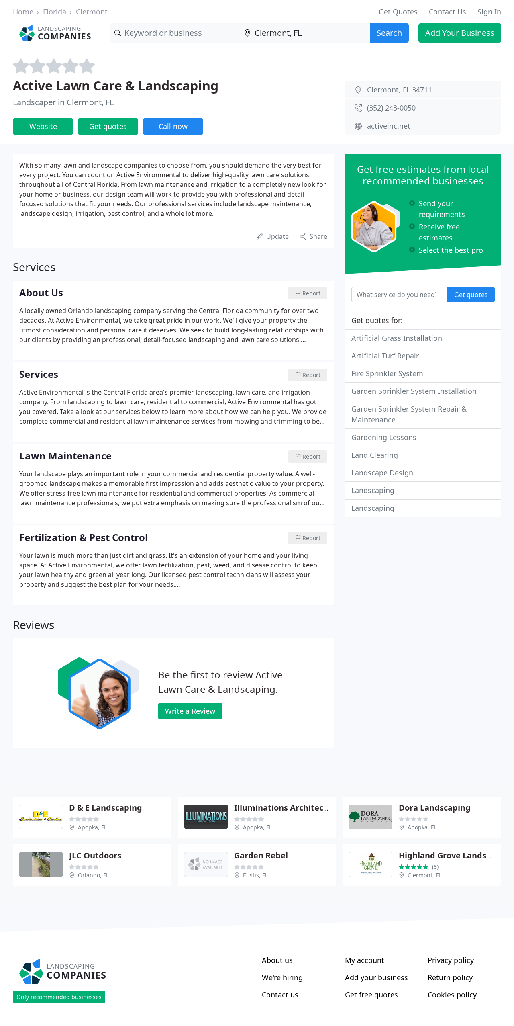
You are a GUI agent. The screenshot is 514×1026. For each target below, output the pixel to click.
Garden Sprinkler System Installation (414, 391)
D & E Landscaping (105, 807)
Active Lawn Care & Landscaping (115, 85)
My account (364, 960)
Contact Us (447, 11)
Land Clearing (374, 455)
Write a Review (190, 711)
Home (23, 11)
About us (277, 960)
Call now (173, 126)
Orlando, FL (93, 875)
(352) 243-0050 (391, 108)
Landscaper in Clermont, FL (63, 102)
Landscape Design (382, 472)
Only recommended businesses (59, 997)
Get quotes (108, 126)
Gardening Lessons (383, 437)
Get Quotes (398, 11)
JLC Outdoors (95, 855)
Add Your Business (459, 32)
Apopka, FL (92, 827)
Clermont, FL (424, 875)
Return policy (450, 977)
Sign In (489, 11)
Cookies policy (452, 994)
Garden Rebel (261, 855)
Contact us (280, 994)
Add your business (376, 977)
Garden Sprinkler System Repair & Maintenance (409, 414)
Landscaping (372, 490)
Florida (54, 11)
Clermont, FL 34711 (399, 89)
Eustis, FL (255, 875)
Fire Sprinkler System (387, 373)
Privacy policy (451, 960)
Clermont (92, 11)
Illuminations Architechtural (291, 807)
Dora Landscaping (435, 807)
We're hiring (282, 977)
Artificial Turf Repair (385, 355)
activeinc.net (388, 126)
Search (389, 32)
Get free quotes (371, 994)
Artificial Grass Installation (396, 338)
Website (43, 126)
